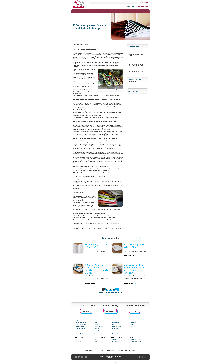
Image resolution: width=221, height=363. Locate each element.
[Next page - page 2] (117, 289)
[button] (78, 11)
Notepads (104, 2)
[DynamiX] (142, 357)
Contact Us (135, 311)
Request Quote (131, 6)
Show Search (123, 6)
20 (114, 289)
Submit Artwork (110, 311)
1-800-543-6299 (143, 6)
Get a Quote (86, 311)
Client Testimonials (143, 2)
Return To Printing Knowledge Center (110, 292)
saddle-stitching (113, 182)
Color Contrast (115, 362)
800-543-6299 (105, 225)
